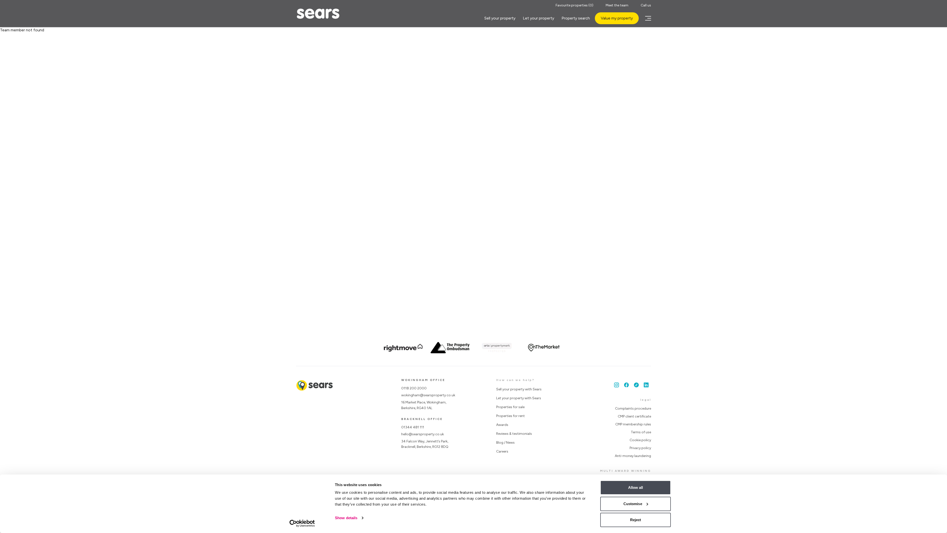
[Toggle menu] (647, 18)
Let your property (538, 18)
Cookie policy (640, 440)
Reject (635, 520)
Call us (646, 5)
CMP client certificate (634, 416)
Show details (346, 518)
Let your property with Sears (518, 398)
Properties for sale (510, 407)
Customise (632, 504)
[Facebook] (626, 385)
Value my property (617, 18)
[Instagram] (616, 385)
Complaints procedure (633, 408)
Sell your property (499, 18)
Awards (502, 425)
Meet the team (617, 5)
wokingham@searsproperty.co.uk (428, 395)
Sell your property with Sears (519, 389)
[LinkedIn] (646, 385)
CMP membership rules (633, 424)
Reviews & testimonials (514, 434)
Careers (502, 451)
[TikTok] (636, 385)
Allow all (635, 487)
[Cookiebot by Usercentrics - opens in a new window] (302, 523)
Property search (576, 18)
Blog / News (505, 442)
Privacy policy (640, 448)
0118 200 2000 (414, 388)
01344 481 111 (412, 427)
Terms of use (641, 432)
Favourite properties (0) (574, 5)
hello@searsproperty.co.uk (422, 434)
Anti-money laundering (633, 456)
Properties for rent (510, 416)
